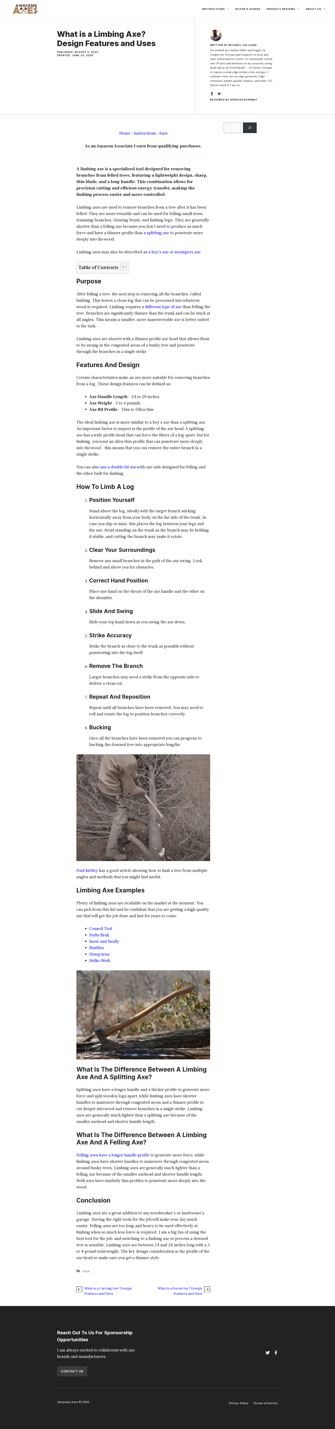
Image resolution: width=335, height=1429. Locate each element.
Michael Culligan (243, 45)
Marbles (96, 948)
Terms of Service (265, 1403)
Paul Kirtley (87, 870)
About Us (313, 8)
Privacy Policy (238, 1403)
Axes (163, 133)
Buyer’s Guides (248, 8)
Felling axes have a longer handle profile (113, 1155)
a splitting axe (156, 233)
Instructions (213, 8)
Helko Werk (99, 960)
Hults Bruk (99, 935)
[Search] (250, 127)
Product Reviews (281, 8)
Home (124, 133)
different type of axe (163, 307)
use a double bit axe (118, 467)
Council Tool (100, 928)
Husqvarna (99, 954)
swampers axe (187, 252)
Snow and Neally (104, 941)
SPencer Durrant (244, 99)
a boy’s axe (158, 252)
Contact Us (72, 1371)
